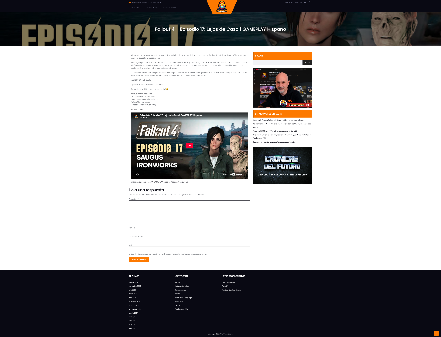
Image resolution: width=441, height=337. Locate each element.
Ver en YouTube (137, 109)
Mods (166, 181)
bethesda (142, 181)
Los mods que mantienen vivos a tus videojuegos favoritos (274, 142)
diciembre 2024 (134, 301)
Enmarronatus (134, 8)
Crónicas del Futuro (151, 8)
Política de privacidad (170, 8)
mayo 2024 (133, 324)
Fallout (177, 293)
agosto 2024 (133, 313)
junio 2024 (132, 320)
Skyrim (177, 305)
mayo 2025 (133, 293)
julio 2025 (132, 290)
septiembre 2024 (135, 309)
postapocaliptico (175, 181)
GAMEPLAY (158, 181)
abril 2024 (132, 328)
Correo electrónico (136, 236)
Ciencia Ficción (180, 282)
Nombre (132, 227)
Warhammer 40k (181, 309)
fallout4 (150, 181)
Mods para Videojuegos (183, 297)
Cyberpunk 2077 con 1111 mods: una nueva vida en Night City (275, 131)
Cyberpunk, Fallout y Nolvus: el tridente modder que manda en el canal (278, 120)
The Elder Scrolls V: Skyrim (231, 290)
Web (130, 245)
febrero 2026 (133, 282)
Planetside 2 (179, 301)
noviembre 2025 (135, 286)
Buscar (259, 55)
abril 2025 (132, 297)
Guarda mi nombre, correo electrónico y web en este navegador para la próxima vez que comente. (168, 254)
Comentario (134, 199)
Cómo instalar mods (229, 282)
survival (185, 181)
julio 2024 (132, 316)
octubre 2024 (134, 305)
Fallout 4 (225, 286)
